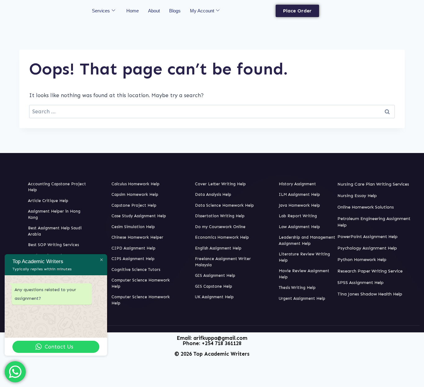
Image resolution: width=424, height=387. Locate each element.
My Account (202, 10)
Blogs (175, 10)
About (154, 10)
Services (101, 10)
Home (132, 10)
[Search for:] (212, 111)
